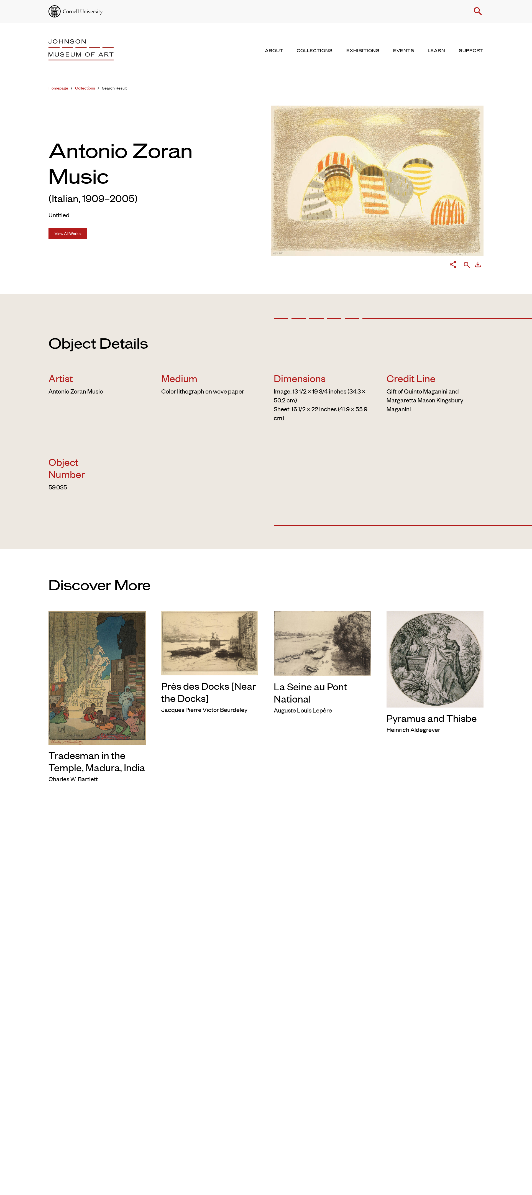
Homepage (58, 88)
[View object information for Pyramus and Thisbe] (435, 658)
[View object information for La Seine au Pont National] (322, 642)
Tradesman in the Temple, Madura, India (96, 761)
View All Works (68, 233)
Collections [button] (315, 50)
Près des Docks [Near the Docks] (208, 691)
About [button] (274, 50)
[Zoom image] (467, 265)
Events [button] (403, 50)
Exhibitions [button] (363, 50)
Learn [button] (436, 50)
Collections (85, 88)
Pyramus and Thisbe (432, 717)
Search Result (114, 88)
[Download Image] (478, 265)
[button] (478, 11)
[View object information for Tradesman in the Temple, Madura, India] (97, 677)
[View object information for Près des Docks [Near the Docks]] (210, 642)
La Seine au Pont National (310, 692)
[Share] (453, 265)
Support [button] (471, 50)
